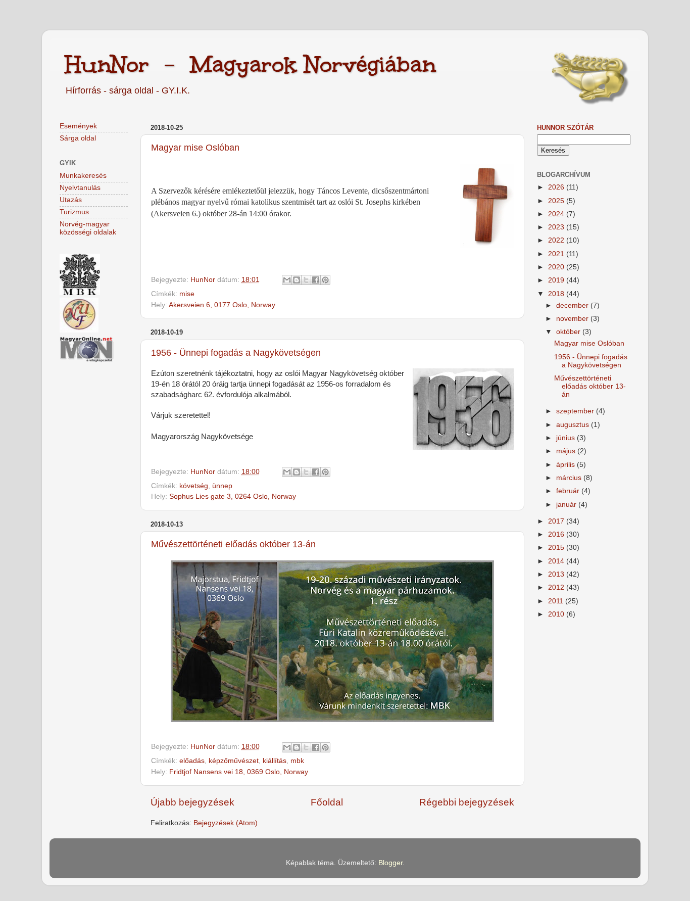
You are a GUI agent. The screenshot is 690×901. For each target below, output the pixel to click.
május (566, 451)
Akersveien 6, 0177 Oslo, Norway (222, 305)
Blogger (390, 863)
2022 (557, 240)
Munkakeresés (83, 175)
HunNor (203, 279)
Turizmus (74, 212)
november (573, 318)
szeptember (576, 411)
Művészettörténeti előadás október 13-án (233, 544)
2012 (557, 587)
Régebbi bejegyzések (466, 802)
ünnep (222, 486)
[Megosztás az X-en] (306, 280)
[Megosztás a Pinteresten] (325, 280)
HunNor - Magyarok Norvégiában (250, 64)
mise (186, 294)
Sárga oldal (78, 138)
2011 (556, 601)
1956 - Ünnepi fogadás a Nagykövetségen (236, 353)
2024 (557, 214)
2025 (557, 201)
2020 (557, 267)
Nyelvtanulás (80, 188)
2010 (557, 614)
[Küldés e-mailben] (287, 280)
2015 (557, 547)
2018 (557, 294)
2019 (557, 280)
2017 (557, 521)
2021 (557, 254)
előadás (192, 761)
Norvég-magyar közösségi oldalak (88, 228)
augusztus (573, 425)
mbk (297, 761)
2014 (557, 561)
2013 (557, 574)
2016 (557, 534)
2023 (557, 227)
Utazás (71, 200)
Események (78, 126)
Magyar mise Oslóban (195, 148)
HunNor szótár (565, 127)
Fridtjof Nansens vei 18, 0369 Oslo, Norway (238, 772)
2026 (557, 187)
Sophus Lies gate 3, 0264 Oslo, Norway (232, 496)
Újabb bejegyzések (192, 802)
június (566, 438)
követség (193, 486)
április (566, 464)
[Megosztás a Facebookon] (316, 280)
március (569, 478)
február (568, 491)
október (569, 332)
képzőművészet (234, 761)
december (573, 305)
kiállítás (274, 761)
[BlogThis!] (296, 280)
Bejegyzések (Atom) (225, 823)
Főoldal (327, 802)
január (567, 504)
